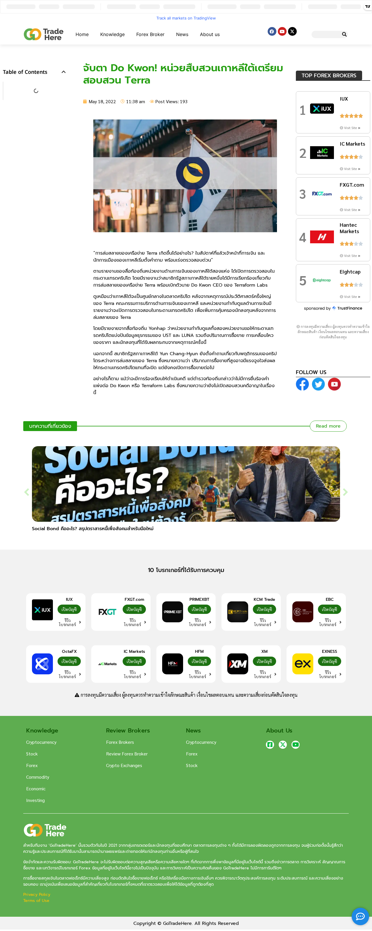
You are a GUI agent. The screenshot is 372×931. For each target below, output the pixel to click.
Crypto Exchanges (124, 765)
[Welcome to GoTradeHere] (43, 34)
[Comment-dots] (360, 916)
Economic (36, 788)
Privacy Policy (37, 894)
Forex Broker (150, 34)
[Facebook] (272, 31)
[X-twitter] (292, 31)
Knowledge (112, 34)
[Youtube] (282, 31)
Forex (31, 765)
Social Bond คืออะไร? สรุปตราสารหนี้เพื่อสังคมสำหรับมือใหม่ (92, 528)
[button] (64, 71)
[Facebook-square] (270, 745)
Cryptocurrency (41, 742)
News (182, 34)
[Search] (344, 34)
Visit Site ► (352, 127)
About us (210, 34)
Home (82, 34)
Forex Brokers (120, 742)
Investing (35, 800)
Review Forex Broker (127, 753)
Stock (32, 753)
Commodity (37, 777)
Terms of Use (36, 901)
